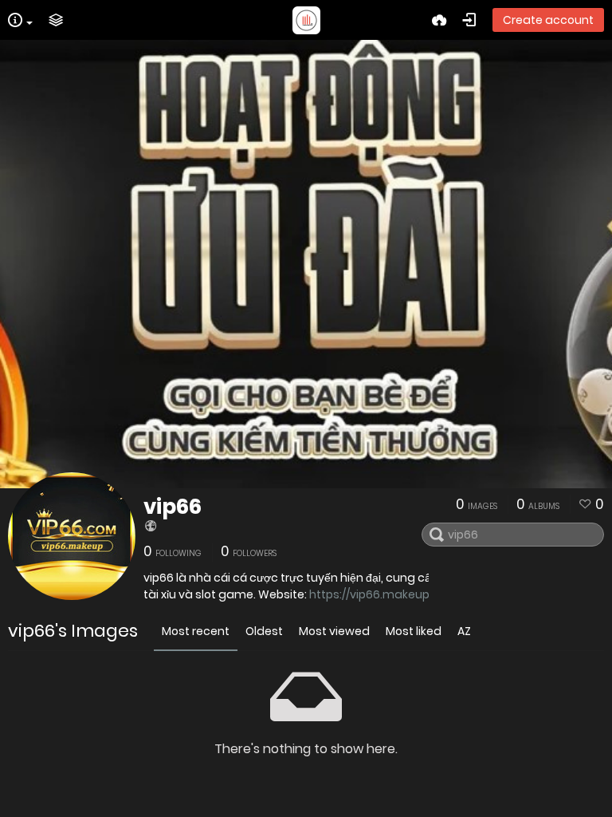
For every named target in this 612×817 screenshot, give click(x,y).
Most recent (196, 631)
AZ (464, 631)
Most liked (413, 631)
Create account (548, 20)
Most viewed (334, 631)
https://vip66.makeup (369, 594)
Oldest (264, 631)
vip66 (172, 506)
